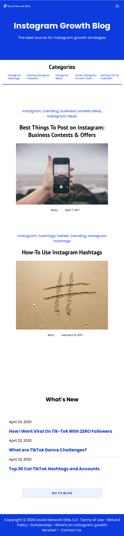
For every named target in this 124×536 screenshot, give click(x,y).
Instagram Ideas (62, 77)
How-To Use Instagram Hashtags (62, 252)
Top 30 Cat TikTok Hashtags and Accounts (54, 469)
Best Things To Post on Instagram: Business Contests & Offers (62, 131)
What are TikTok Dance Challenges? (48, 450)
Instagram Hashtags (14, 77)
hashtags (46, 235)
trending (51, 111)
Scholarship (41, 524)
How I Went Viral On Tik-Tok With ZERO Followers (60, 431)
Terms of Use (92, 519)
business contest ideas (80, 111)
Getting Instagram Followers (38, 77)
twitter (63, 235)
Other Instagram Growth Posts (86, 77)
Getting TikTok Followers (109, 77)
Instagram (31, 111)
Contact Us (71, 530)
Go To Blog (62, 493)
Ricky (54, 210)
